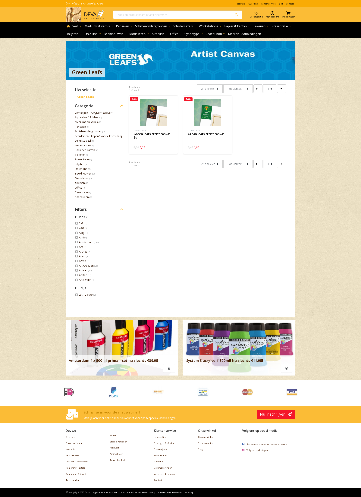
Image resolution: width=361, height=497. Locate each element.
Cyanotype (193, 34)
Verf (77, 26)
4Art (82, 228)
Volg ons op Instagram (257, 450)
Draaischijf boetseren (77, 461)
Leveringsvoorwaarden (170, 492)
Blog (281, 3)
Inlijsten (74, 34)
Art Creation (86, 265)
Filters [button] (81, 209)
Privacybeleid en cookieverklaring (138, 492)
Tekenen (261, 26)
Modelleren (139, 34)
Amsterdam (86, 242)
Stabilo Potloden (118, 441)
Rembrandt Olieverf (76, 474)
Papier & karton (237, 26)
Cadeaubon (216, 34)
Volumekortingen (163, 467)
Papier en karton (85, 150)
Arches (83, 251)
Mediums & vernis (99, 26)
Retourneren (160, 455)
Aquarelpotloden (118, 460)
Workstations (210, 26)
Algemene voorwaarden (105, 492)
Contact (290, 3)
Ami (81, 237)
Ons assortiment (74, 443)
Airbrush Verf (116, 453)
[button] (257, 88)
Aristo (83, 261)
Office (176, 34)
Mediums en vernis (86, 122)
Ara (81, 247)
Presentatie (282, 26)
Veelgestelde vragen (164, 474)
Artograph (85, 280)
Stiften (113, 435)
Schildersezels (184, 26)
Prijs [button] (81, 287)
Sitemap (189, 492)
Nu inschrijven (273, 414)
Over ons (253, 3)
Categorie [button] (84, 106)
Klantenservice (268, 3)
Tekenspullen (73, 480)
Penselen (124, 26)
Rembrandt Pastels (75, 467)
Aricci (82, 256)
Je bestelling (160, 437)
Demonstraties (205, 443)
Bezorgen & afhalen (164, 443)
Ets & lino (92, 34)
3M (81, 223)
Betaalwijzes (160, 449)
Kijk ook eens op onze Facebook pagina (266, 443)
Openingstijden (205, 437)
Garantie (158, 461)
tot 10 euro (86, 294)
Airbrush (160, 34)
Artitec (83, 275)
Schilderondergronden (153, 26)
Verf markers (72, 455)
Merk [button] (82, 216)
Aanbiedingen (251, 34)
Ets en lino (81, 169)
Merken (233, 34)
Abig (82, 232)
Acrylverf (114, 447)
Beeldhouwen (115, 34)
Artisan (83, 270)
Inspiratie (240, 3)
